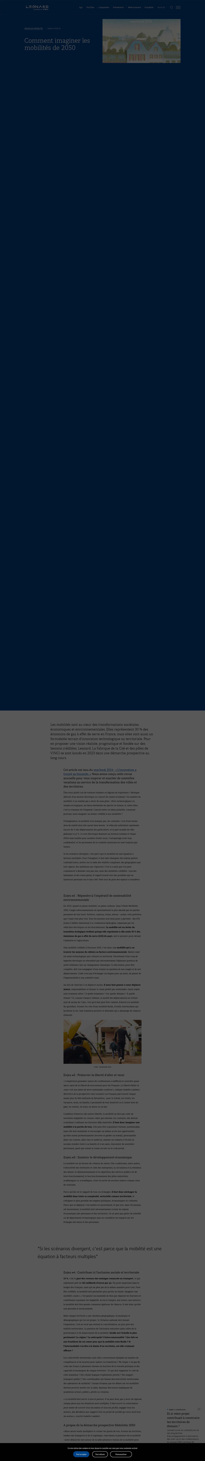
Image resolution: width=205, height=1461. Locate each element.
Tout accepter (81, 1454)
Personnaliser (120, 1454)
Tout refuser (100, 1454)
